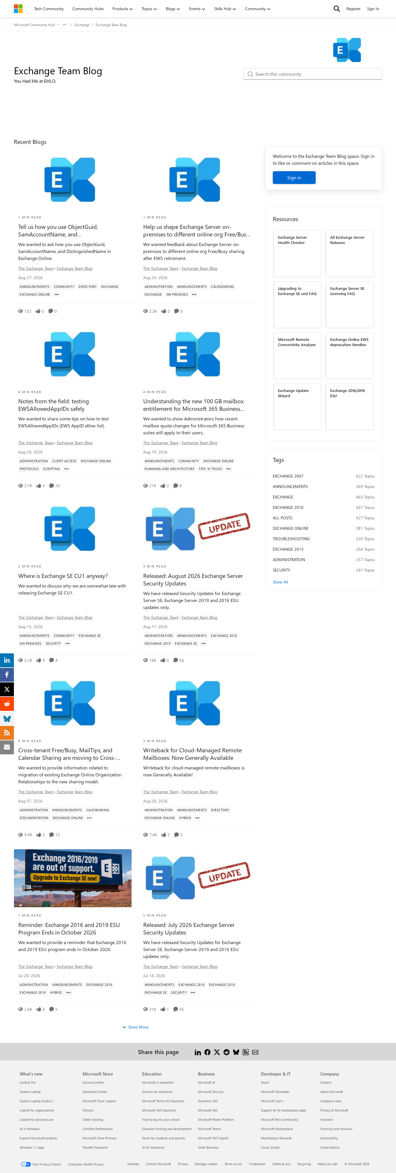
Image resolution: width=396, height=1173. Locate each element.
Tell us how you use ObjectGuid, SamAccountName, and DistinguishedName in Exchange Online (67, 230)
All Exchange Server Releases (347, 240)
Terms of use (233, 1164)
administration (289, 559)
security (281, 570)
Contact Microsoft (158, 1164)
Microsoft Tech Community (279, 1119)
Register (353, 8)
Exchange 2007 (288, 476)
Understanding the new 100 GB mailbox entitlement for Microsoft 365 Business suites (193, 404)
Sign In (373, 8)
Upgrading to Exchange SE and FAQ (297, 291)
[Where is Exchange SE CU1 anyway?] (73, 529)
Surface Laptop (30, 1091)
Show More (138, 1027)
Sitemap (133, 1164)
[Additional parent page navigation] (64, 25)
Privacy (183, 1164)
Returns (88, 1110)
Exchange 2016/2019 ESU (347, 393)
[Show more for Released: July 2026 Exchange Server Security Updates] (192, 992)
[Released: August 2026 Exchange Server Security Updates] (198, 529)
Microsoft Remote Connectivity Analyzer (297, 342)
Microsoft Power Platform (216, 1119)
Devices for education (157, 1091)
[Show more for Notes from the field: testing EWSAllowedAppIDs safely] (66, 469)
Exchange (82, 24)
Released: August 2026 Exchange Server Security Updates (193, 579)
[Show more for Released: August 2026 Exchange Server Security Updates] (203, 643)
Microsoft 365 (207, 1110)
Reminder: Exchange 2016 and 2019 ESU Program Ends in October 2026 (69, 928)
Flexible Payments (95, 1147)
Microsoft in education (158, 1082)
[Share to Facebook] (207, 1052)
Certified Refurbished (97, 1129)
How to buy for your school (160, 1119)
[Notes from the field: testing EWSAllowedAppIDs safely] (73, 355)
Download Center (95, 1091)
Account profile (93, 1082)
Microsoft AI (206, 1082)
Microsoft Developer (275, 1091)
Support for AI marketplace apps (283, 1110)
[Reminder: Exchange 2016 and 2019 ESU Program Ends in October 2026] (73, 878)
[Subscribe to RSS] (246, 1052)
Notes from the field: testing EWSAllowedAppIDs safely (53, 404)
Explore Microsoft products (38, 1138)
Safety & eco (281, 1164)
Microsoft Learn (272, 1101)
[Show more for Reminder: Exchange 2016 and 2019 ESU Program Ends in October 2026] (68, 992)
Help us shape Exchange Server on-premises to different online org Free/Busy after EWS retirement (196, 230)
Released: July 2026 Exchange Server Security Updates (189, 928)
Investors (326, 1119)
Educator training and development (167, 1129)
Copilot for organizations (37, 1110)
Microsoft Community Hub (34, 24)
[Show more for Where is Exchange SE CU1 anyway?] (67, 643)
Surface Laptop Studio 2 (36, 1101)
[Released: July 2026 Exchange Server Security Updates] (198, 878)
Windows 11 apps (32, 1147)
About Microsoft (331, 1091)
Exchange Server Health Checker (292, 240)
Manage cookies (206, 1164)
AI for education (153, 1147)
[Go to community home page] (18, 8)
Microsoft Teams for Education (163, 1101)
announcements (290, 486)
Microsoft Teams (209, 1129)
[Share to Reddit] (227, 1052)
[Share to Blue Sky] (236, 1052)
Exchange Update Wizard (293, 393)
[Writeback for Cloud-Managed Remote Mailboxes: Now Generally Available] (198, 704)
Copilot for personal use (36, 1119)
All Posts (282, 517)
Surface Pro (28, 1082)
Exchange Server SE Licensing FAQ (347, 291)
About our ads (327, 1164)
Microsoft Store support (99, 1101)
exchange (283, 497)
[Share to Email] (255, 1052)
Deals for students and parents (164, 1138)
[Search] (336, 8)
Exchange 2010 (288, 507)
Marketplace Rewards (276, 1138)
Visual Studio (270, 1147)
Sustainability (329, 1147)
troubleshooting (291, 538)
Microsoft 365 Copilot (213, 1138)
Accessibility (329, 1138)
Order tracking (93, 1119)
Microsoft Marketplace (277, 1129)
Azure (265, 1082)
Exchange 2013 (288, 549)
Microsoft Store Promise (100, 1138)
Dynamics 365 (208, 1101)
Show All (280, 582)
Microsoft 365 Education (159, 1110)
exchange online (290, 528)
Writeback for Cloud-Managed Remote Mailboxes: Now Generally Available (192, 753)
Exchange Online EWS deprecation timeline (349, 342)
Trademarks (257, 1164)
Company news (330, 1101)
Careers (325, 1082)
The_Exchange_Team (36, 268)
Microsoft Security (211, 1091)
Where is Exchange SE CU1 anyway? (63, 575)
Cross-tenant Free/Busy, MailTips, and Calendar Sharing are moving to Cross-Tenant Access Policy (67, 753)
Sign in (294, 177)
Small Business (208, 1147)
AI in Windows (30, 1129)
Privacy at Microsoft (334, 1110)
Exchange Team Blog (74, 268)
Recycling (304, 1164)
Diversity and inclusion (336, 1129)
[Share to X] (217, 1052)
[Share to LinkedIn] (198, 1052)
